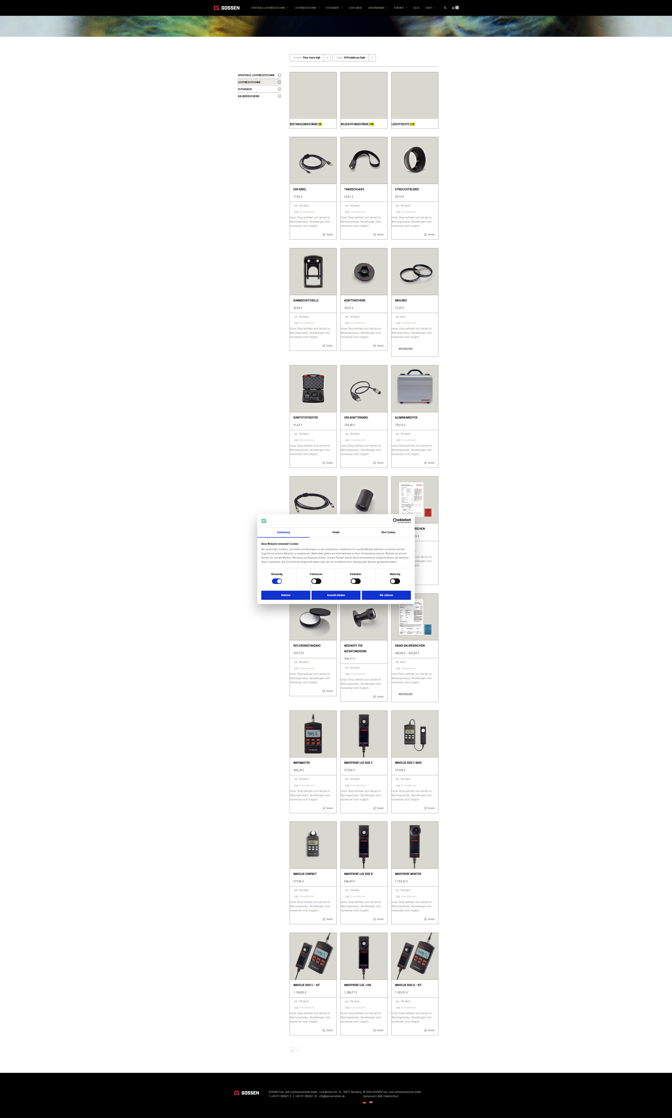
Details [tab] (336, 532)
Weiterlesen (405, 348)
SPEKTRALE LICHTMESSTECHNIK (268, 7)
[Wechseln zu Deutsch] (364, 1102)
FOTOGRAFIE (332, 7)
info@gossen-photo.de (332, 1096)
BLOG (416, 7)
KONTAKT (399, 7)
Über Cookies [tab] (388, 532)
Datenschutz (391, 1096)
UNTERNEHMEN (376, 7)
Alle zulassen (386, 595)
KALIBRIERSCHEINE (249, 96)
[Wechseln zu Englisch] (371, 1102)
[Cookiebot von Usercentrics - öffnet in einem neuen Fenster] (395, 520)
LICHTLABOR (355, 7)
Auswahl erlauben (336, 595)
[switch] (316, 581)
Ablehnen (285, 595)
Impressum (369, 1096)
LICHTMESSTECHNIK (305, 7)
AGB (380, 1096)
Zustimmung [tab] (283, 532)
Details (329, 234)
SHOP (429, 7)
